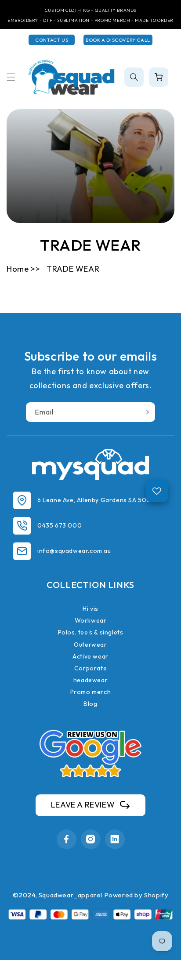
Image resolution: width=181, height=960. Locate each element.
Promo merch (90, 692)
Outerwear (90, 644)
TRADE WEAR (73, 269)
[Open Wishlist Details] (157, 491)
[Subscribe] (145, 412)
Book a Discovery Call (118, 40)
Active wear (90, 656)
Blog (90, 704)
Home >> (23, 269)
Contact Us (51, 40)
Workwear (91, 620)
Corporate (90, 668)
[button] (11, 77)
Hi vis (90, 609)
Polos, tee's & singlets (90, 632)
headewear (90, 680)
